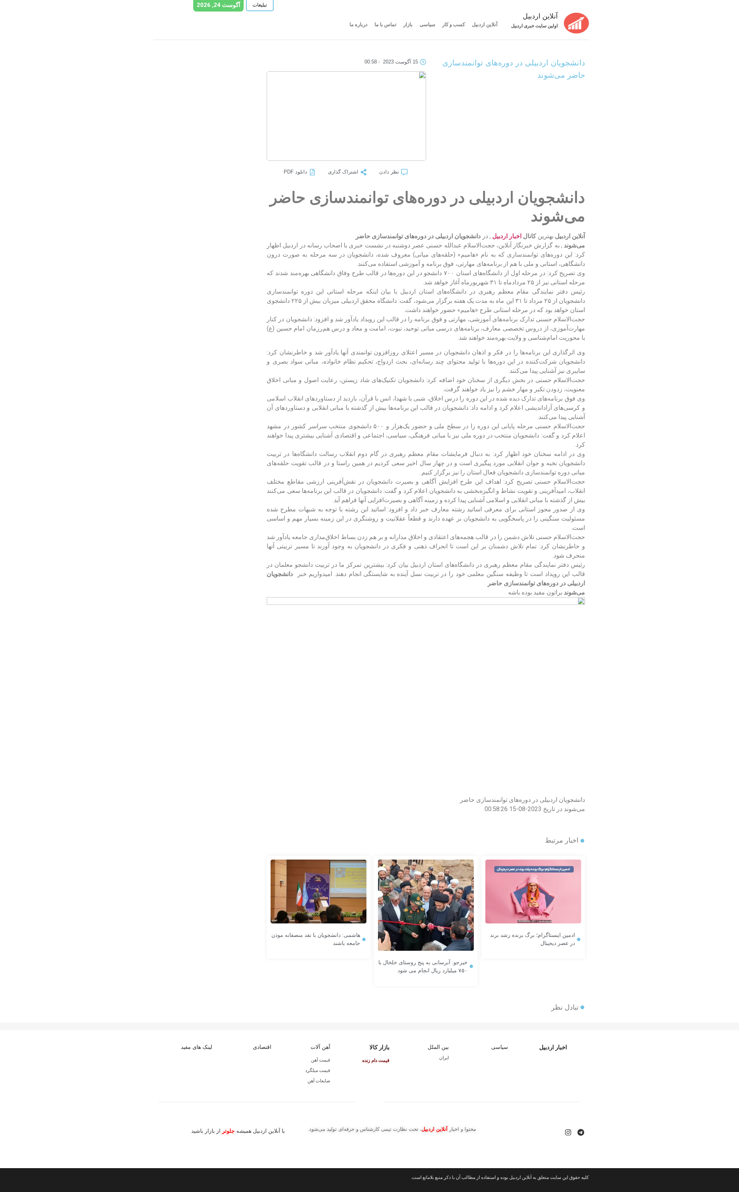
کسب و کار (453, 24)
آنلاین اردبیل (485, 24)
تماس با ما (385, 24)
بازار (408, 24)
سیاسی (427, 24)
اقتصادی (262, 1047)
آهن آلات (320, 1047)
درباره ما (358, 24)
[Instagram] (568, 1132)
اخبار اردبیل (507, 236)
